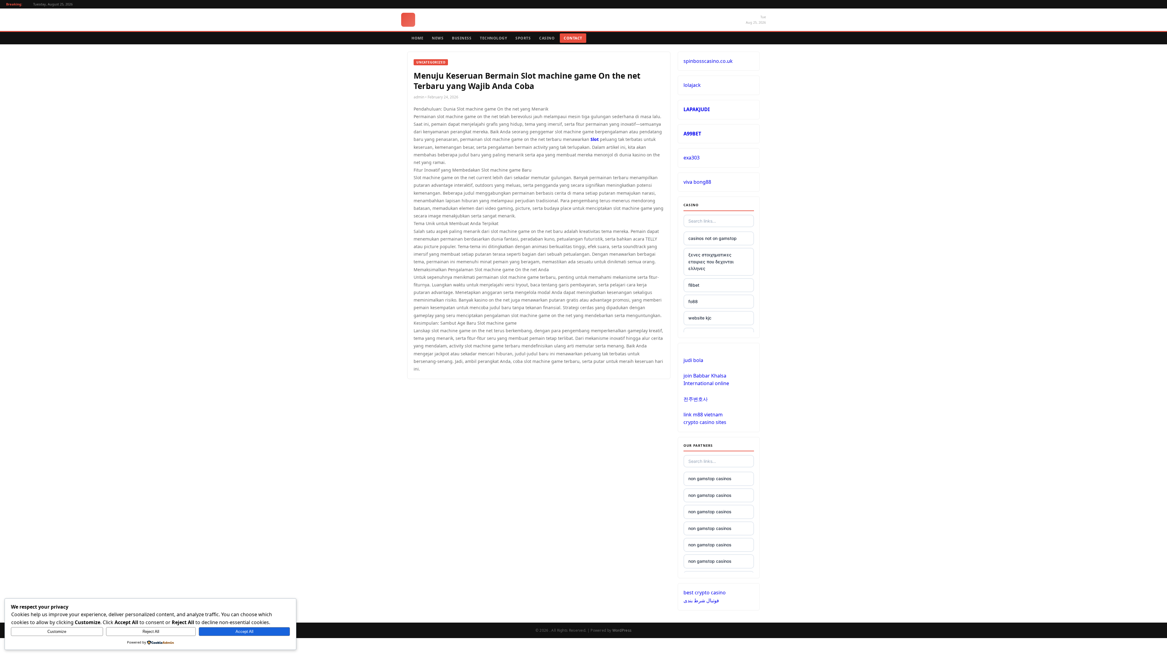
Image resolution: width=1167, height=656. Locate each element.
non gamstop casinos (710, 478)
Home (417, 38)
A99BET (692, 133)
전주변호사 (695, 399)
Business (461, 38)
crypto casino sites (704, 422)
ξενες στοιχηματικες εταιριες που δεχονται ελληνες (711, 261)
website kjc (699, 317)
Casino (547, 38)
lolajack (692, 85)
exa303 (691, 157)
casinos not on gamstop (712, 238)
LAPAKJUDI (696, 109)
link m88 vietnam (703, 414)
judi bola (693, 360)
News (437, 38)
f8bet (693, 285)
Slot (594, 139)
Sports (523, 38)
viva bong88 (697, 182)
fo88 (693, 301)
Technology (493, 38)
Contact (573, 38)
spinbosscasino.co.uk (708, 61)
